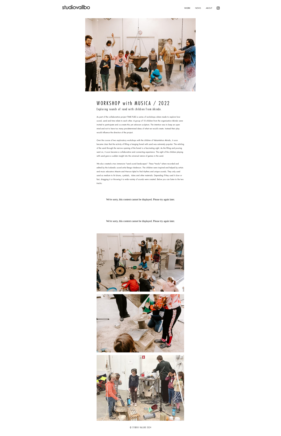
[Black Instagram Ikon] (218, 8)
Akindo (175, 120)
